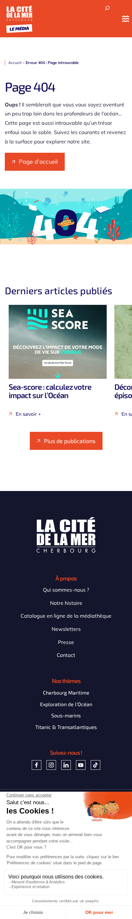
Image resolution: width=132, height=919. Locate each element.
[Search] (107, 8)
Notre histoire (66, 603)
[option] (58, 360)
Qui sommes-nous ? (66, 590)
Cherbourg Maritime (66, 692)
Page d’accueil (38, 161)
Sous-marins (66, 715)
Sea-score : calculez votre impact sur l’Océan (50, 391)
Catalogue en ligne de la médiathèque (66, 616)
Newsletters (66, 629)
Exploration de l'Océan (66, 704)
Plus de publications (69, 440)
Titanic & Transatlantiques (66, 727)
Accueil (14, 62)
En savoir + (28, 413)
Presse (66, 642)
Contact (66, 655)
